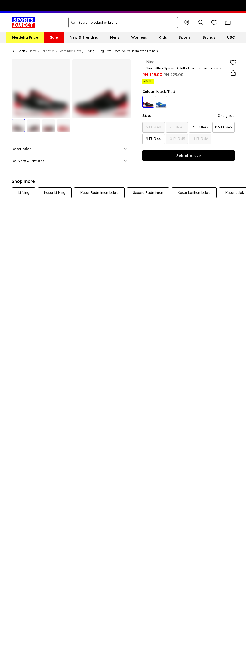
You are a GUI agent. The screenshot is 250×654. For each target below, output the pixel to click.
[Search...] (73, 22)
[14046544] (148, 102)
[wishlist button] (214, 22)
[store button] (187, 22)
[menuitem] (25, 37)
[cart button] (228, 22)
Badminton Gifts (69, 51)
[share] (233, 73)
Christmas (47, 51)
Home (33, 51)
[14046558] (161, 102)
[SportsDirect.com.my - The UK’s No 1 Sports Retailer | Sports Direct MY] (23, 22)
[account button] (200, 22)
